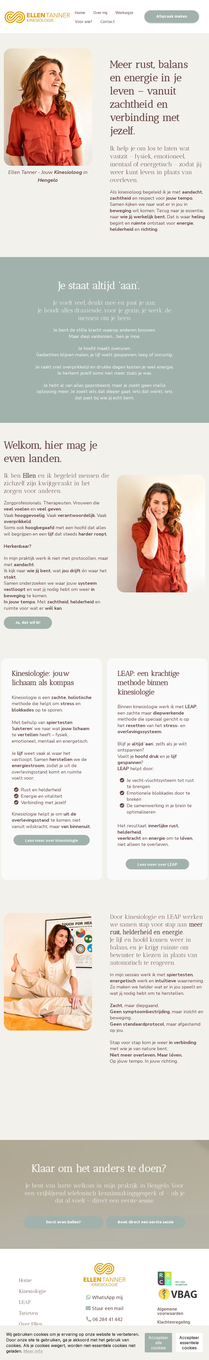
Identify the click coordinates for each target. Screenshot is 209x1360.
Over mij (100, 13)
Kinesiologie (32, 1291)
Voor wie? (83, 22)
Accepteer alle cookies (158, 1342)
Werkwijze (124, 13)
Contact (107, 22)
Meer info (33, 1351)
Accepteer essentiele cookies (189, 1342)
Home (80, 13)
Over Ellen (31, 1324)
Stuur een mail (107, 1309)
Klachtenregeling (173, 1322)
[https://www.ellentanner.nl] (37, 17)
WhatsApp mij (107, 1298)
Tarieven (28, 1313)
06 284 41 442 (108, 1320)
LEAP (25, 1302)
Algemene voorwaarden (170, 1311)
